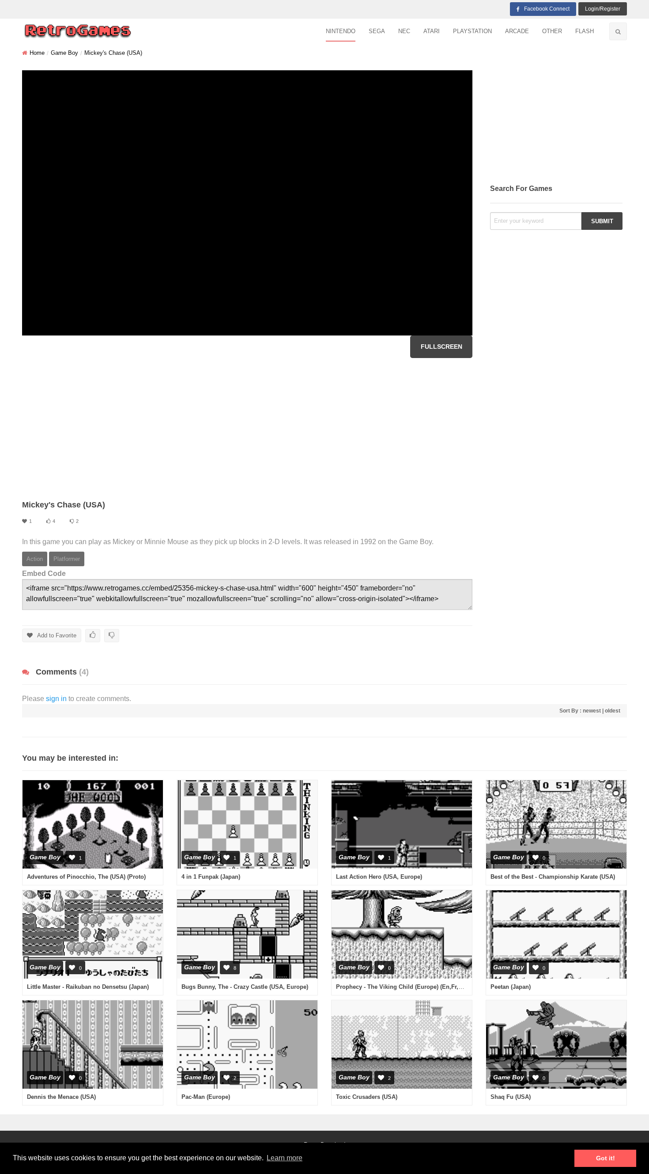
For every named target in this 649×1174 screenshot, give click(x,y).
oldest (612, 711)
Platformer (66, 559)
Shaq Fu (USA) (511, 1097)
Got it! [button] (605, 1158)
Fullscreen (441, 346)
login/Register (602, 9)
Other (552, 31)
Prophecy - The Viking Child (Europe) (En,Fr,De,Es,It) (408, 986)
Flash (584, 31)
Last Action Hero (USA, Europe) (379, 876)
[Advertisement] (247, 429)
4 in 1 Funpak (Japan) (210, 876)
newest (592, 711)
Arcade (517, 31)
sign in (56, 698)
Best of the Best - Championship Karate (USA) (553, 876)
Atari (431, 31)
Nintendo (340, 31)
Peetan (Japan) (511, 986)
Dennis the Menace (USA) (61, 1097)
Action (34, 559)
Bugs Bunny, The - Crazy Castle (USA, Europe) (244, 986)
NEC (404, 31)
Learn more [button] (284, 1158)
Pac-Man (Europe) (205, 1097)
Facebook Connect (547, 9)
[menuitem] (340, 32)
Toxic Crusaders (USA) (366, 1097)
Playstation (472, 31)
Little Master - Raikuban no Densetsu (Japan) (88, 986)
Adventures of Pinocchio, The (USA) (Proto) (86, 876)
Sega (377, 31)
